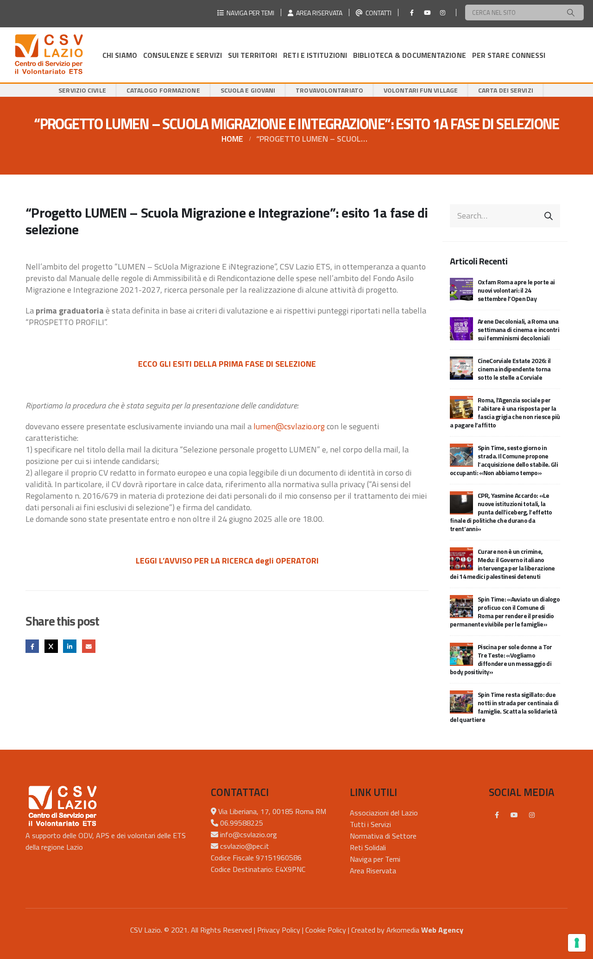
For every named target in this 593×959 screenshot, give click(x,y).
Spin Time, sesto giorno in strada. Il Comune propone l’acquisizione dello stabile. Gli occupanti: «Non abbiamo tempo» (504, 460)
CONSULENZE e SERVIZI (182, 55)
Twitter (51, 646)
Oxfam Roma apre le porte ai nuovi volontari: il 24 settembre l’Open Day (516, 290)
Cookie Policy (325, 929)
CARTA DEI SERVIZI (505, 90)
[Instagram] (442, 12)
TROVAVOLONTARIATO (329, 90)
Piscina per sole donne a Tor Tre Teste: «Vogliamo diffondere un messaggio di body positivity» (501, 659)
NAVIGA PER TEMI (249, 13)
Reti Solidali (368, 847)
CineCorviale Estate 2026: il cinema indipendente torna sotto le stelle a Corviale (514, 369)
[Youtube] (427, 12)
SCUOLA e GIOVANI (248, 90)
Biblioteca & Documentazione (409, 55)
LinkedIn (69, 646)
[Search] (571, 12)
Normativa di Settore (383, 835)
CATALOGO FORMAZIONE (163, 90)
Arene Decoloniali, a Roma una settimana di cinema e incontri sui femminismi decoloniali (518, 329)
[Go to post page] (461, 288)
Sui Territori (252, 55)
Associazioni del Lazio (384, 812)
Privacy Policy (278, 929)
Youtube (514, 815)
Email (88, 646)
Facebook (32, 646)
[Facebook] (411, 12)
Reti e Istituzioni (315, 55)
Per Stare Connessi (509, 55)
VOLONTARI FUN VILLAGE (421, 90)
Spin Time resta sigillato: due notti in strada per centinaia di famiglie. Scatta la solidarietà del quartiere (504, 706)
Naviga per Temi (375, 859)
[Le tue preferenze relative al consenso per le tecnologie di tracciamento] (577, 943)
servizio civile (82, 90)
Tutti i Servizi (370, 824)
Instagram (532, 815)
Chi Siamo (119, 55)
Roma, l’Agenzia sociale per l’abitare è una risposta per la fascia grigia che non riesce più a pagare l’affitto (505, 412)
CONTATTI (377, 13)
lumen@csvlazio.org (289, 426)
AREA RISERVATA (317, 13)
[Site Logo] (49, 55)
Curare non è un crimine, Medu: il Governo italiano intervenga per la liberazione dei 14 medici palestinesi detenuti (502, 563)
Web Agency (442, 929)
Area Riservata (373, 870)
